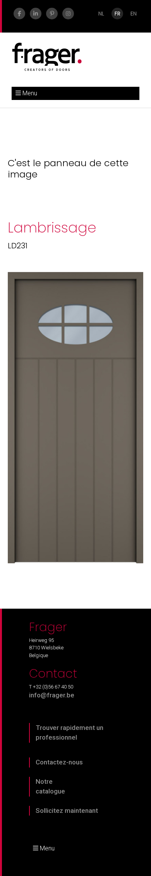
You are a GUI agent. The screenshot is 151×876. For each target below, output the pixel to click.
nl (101, 13)
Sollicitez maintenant (67, 810)
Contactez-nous (59, 762)
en (133, 13)
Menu (29, 93)
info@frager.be (51, 695)
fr (117, 13)
